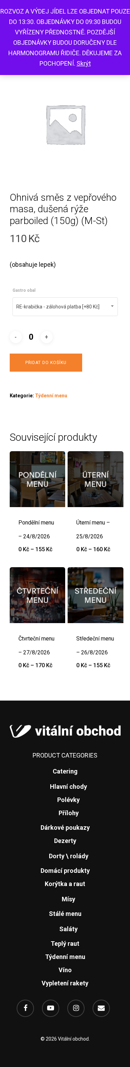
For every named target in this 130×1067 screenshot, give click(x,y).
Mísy (68, 899)
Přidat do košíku (46, 362)
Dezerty (65, 840)
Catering (65, 771)
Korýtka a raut (65, 883)
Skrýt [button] (84, 63)
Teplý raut (65, 943)
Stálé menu (65, 913)
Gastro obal (23, 290)
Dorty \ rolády (68, 856)
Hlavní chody (68, 786)
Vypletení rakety (65, 983)
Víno (65, 970)
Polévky (68, 799)
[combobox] (65, 306)
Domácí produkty (65, 870)
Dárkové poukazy (65, 827)
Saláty (68, 929)
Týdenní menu (51, 395)
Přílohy (69, 813)
